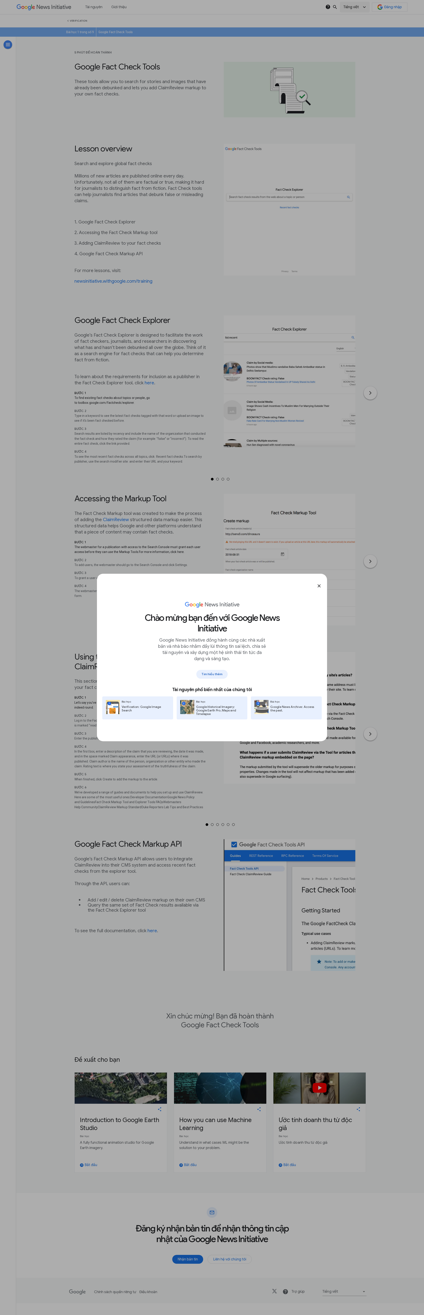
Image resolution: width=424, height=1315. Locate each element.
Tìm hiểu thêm (212, 674)
